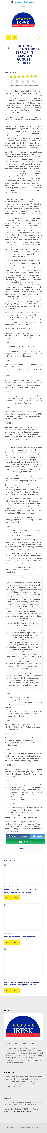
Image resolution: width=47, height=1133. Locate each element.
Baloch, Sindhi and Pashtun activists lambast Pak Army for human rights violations (23, 983)
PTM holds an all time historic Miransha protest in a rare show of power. (20, 891)
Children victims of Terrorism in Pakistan (21, 936)
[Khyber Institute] (23, 19)
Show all (38, 38)
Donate (23, 7)
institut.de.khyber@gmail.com (25, 2)
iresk (22, 848)
